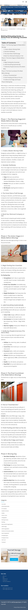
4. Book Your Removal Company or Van (13, 56)
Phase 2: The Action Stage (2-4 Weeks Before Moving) (13, 59)
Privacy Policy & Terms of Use (20, 607)
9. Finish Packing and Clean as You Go (12, 77)
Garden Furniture (5, 510)
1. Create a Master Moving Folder (11, 49)
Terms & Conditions (7, 581)
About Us (4, 576)
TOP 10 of (4, 540)
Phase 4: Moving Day (7, 82)
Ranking (3, 522)
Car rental (4, 504)
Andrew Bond (12, 29)
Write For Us (5, 578)
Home (3, 12)
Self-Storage (19, 29)
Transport (4, 542)
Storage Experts (5, 535)
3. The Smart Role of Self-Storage (11, 53)
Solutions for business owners (8, 531)
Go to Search (14, 559)
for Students (4, 508)
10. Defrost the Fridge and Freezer (12, 79)
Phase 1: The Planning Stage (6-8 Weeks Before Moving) (13, 46)
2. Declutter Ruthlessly (9, 51)
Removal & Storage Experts (7, 524)
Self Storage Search (17, 602)
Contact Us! (5, 580)
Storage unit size (5, 537)
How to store (4, 515)
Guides (23, 29)
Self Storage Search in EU (8, 589)
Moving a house (4, 30)
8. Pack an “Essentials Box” (10, 75)
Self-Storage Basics (5, 528)
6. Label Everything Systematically (11, 64)
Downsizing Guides (5, 506)
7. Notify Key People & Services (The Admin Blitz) (14, 68)
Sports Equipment (5, 533)
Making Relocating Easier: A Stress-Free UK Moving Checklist (15, 12)
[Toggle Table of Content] (24, 43)
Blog (3, 577)
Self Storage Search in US (8, 588)
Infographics (4, 517)
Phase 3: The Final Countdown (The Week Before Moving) (12, 72)
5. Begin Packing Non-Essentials (11, 62)
